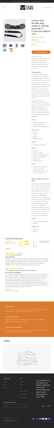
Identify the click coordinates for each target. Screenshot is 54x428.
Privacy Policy (23, 397)
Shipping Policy (23, 391)
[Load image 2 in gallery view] (11, 46)
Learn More (6, 388)
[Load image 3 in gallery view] (17, 46)
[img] (13, 253)
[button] (4, 7)
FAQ (21, 388)
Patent (21, 384)
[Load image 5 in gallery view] (5, 50)
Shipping (33, 42)
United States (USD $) (10, 420)
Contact (22, 381)
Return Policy (23, 394)
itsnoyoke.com (48, 421)
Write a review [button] (44, 241)
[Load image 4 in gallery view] (23, 46)
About (4, 384)
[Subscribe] (25, 406)
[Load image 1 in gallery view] (5, 46)
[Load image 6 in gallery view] (11, 50)
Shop (4, 381)
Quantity (33, 44)
